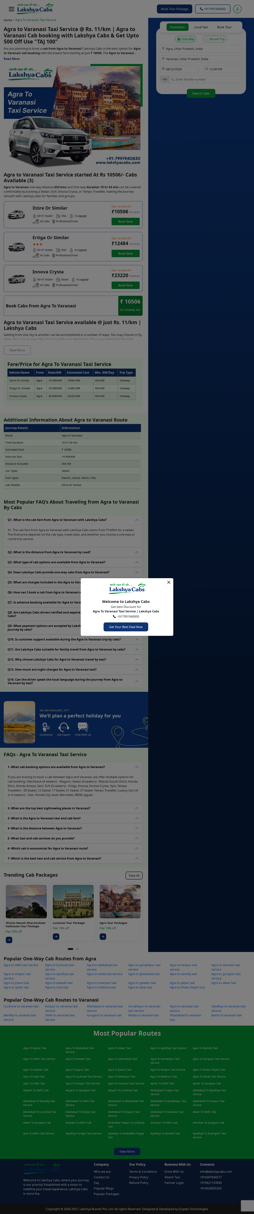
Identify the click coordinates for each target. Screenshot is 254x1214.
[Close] (169, 582)
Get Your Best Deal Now (126, 627)
